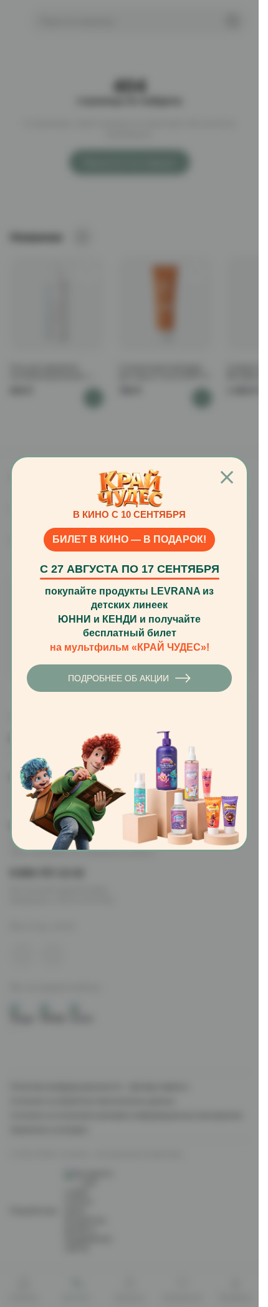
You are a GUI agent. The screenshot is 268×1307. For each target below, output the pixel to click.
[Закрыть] (227, 477)
